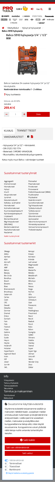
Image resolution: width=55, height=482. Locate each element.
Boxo (6, 286)
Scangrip (31, 332)
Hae (38, 9)
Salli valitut (27, 453)
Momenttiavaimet (11, 219)
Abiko (6, 254)
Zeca (30, 364)
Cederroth (8, 294)
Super (30, 348)
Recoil (30, 319)
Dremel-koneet (10, 184)
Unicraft (31, 356)
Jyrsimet (7, 197)
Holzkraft (8, 346)
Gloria (6, 335)
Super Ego (32, 351)
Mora (30, 284)
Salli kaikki (29, 440)
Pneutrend (32, 313)
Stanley (31, 343)
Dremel (7, 313)
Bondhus (7, 278)
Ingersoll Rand (10, 354)
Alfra (6, 265)
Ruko (30, 327)
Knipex (31, 254)
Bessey (7, 273)
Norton (31, 292)
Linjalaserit (8, 216)
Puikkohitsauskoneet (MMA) (39, 192)
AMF (6, 267)
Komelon (31, 257)
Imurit (6, 192)
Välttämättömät (16, 460)
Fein (5, 321)
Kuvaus (8, 130)
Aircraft (7, 262)
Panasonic (32, 305)
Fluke (6, 329)
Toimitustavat (9, 395)
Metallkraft (32, 275)
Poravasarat (33, 189)
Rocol (30, 324)
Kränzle (31, 259)
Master (31, 267)
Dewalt (6, 305)
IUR (5, 359)
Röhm (30, 329)
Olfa (30, 294)
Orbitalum (32, 300)
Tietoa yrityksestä (11, 383)
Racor (30, 316)
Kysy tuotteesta (13, 94)
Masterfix (32, 270)
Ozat (30, 302)
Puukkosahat (33, 195)
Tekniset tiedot (26, 130)
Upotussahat (33, 219)
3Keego (7, 251)
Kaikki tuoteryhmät (11, 236)
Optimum (32, 297)
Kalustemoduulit (10, 200)
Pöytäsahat (32, 197)
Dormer (7, 310)
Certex (6, 297)
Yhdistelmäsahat (35, 230)
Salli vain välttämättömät (17, 447)
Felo (5, 324)
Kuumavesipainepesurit (13, 211)
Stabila (31, 340)
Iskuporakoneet (10, 195)
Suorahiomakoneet (35, 203)
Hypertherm (9, 351)
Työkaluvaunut (34, 211)
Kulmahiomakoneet (12, 208)
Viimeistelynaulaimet (36, 224)
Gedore (7, 332)
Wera (30, 359)
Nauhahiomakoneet (12, 230)
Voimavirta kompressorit (38, 227)
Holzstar (7, 348)
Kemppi (31, 251)
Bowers (7, 284)
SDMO (30, 335)
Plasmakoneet (34, 184)
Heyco (6, 340)
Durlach (7, 319)
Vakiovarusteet (14, 137)
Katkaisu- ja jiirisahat (12, 203)
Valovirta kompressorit (37, 222)
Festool (7, 327)
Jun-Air (7, 364)
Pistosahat (32, 181)
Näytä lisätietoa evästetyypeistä (21, 473)
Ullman (31, 354)
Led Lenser (32, 262)
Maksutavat (8, 398)
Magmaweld (33, 265)
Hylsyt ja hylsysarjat (31, 28)
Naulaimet (8, 232)
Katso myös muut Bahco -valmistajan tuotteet (23, 159)
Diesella (7, 308)
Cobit (6, 300)
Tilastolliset (14, 466)
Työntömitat (33, 213)
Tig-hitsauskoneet (35, 205)
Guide (6, 337)
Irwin (6, 356)
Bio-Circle (8, 275)
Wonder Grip (33, 362)
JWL (5, 367)
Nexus (30, 286)
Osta (38, 114)
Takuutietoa (8, 388)
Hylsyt (6, 189)
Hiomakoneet (9, 186)
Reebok (31, 321)
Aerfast (7, 257)
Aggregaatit (8, 181)
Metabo (31, 273)
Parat (30, 308)
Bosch (6, 281)
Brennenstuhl (9, 289)
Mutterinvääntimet (11, 227)
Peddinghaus (33, 310)
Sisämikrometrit (34, 200)
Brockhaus (8, 292)
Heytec (7, 343)
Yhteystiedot (9, 380)
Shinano (31, 337)
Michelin (31, 278)
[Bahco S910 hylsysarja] (27, 60)
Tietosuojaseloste (11, 386)
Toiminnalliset (15, 463)
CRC (5, 302)
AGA (5, 259)
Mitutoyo (32, 281)
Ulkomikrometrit (35, 216)
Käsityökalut (13, 28)
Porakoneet (32, 186)
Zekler (30, 367)
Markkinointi (14, 469)
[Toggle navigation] (50, 9)
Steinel (31, 346)
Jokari (6, 362)
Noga (30, 289)
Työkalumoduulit (35, 208)
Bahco (6, 270)
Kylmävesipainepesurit (13, 213)
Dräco (6, 316)
